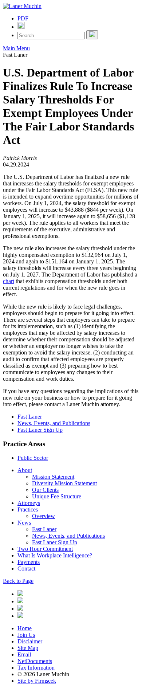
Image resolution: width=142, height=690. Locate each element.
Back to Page (18, 581)
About (24, 470)
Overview (43, 516)
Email (24, 654)
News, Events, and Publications (53, 423)
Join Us (26, 635)
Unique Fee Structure (56, 496)
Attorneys (28, 503)
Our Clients (45, 490)
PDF (22, 18)
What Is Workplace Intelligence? (54, 555)
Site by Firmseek (36, 681)
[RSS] (20, 616)
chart (8, 281)
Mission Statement (53, 477)
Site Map (27, 648)
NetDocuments (34, 661)
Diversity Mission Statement (64, 483)
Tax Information (36, 667)
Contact (26, 568)
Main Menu (16, 48)
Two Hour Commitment (45, 549)
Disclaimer (29, 641)
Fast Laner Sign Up (40, 430)
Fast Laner (29, 416)
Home (24, 628)
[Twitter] (20, 601)
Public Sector (32, 458)
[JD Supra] (20, 608)
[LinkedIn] (20, 594)
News (24, 523)
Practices (27, 509)
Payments (28, 562)
